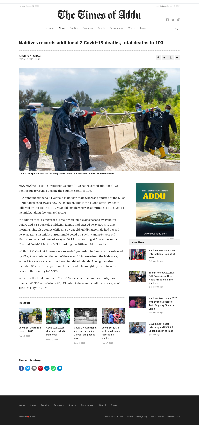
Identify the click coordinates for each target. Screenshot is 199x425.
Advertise (129, 417)
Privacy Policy (141, 417)
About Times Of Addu (114, 417)
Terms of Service (173, 417)
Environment (117, 28)
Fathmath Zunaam (31, 56)
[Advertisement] (154, 368)
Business (88, 28)
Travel (143, 28)
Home (51, 28)
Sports (101, 28)
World (131, 28)
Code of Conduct (157, 417)
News (62, 28)
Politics (74, 28)
